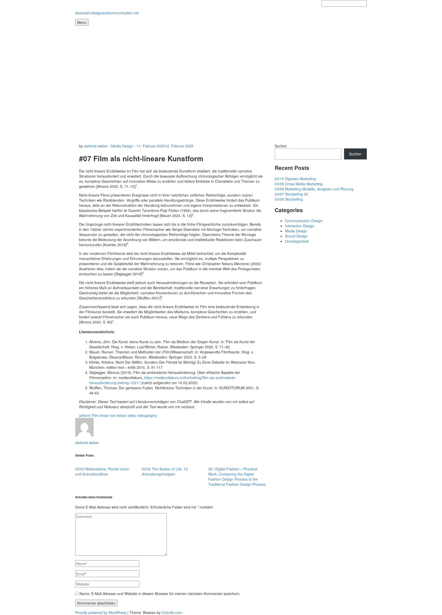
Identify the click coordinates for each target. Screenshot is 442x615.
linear (104, 415)
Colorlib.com (172, 612)
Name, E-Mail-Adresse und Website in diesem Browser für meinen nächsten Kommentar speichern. (160, 593)
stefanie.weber (96, 145)
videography (147, 415)
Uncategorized (296, 241)
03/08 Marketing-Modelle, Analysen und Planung (314, 188)
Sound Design (296, 236)
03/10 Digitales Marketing (295, 178)
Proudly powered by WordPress (100, 612)
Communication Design (304, 220)
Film (95, 415)
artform (85, 415)
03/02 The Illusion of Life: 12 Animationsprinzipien (165, 471)
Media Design (122, 145)
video (131, 415)
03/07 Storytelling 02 (291, 194)
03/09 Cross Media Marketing (299, 183)
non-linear (118, 415)
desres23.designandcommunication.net (107, 12)
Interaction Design (299, 225)
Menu (81, 22)
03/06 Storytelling (289, 199)
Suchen (281, 145)
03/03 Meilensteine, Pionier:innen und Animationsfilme (102, 471)
